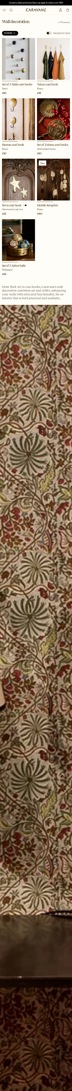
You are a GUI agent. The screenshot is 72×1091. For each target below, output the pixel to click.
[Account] (60, 10)
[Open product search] (11, 10)
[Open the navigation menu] (4, 10)
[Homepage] (36, 9)
